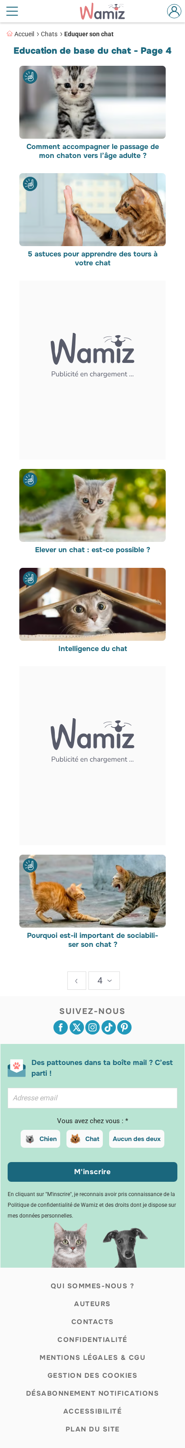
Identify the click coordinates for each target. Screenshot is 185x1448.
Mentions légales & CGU (92, 1357)
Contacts (92, 1321)
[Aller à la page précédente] (76, 980)
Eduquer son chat (89, 34)
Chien (48, 1139)
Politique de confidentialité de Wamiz (53, 1205)
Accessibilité (92, 1411)
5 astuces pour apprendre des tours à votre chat (92, 259)
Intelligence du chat (92, 648)
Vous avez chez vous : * (92, 1121)
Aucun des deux (137, 1139)
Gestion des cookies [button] (93, 1375)
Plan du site (93, 1429)
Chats (49, 34)
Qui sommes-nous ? (93, 1286)
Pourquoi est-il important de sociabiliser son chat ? (92, 940)
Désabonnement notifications (92, 1393)
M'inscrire (92, 1171)
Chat (92, 1139)
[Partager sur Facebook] (60, 1027)
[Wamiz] (107, 11)
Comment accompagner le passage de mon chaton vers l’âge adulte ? (92, 151)
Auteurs (92, 1303)
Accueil (24, 34)
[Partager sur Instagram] (92, 1027)
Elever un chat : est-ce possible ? (92, 550)
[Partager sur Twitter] (77, 1027)
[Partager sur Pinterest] (124, 1027)
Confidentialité (92, 1339)
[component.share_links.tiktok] (108, 1027)
